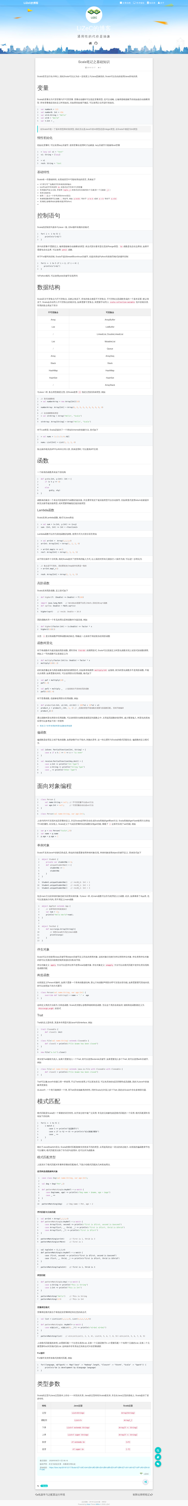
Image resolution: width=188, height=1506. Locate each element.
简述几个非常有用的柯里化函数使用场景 (56, 725)
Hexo (88, 1504)
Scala (45, 1486)
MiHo (98, 1504)
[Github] (95, 43)
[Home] (90, 43)
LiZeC (146, 1474)
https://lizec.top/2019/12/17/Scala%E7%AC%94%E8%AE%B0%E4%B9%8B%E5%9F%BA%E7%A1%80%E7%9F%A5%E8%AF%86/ (95, 1468)
